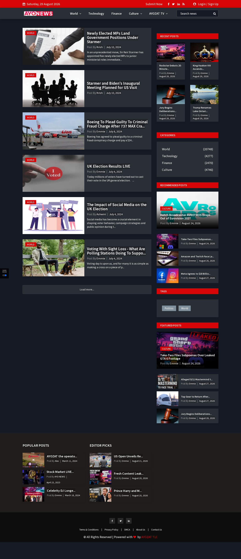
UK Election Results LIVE (108, 166)
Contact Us (156, 529)
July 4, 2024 (115, 171)
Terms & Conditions (90, 529)
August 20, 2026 (140, 478)
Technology (96, 13)
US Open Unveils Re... (128, 456)
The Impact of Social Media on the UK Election (117, 206)
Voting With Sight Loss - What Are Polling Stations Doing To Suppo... (116, 251)
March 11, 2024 (69, 460)
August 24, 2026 (191, 223)
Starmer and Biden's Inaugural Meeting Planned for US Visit (113, 85)
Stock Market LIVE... (60, 472)
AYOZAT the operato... (62, 456)
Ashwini (101, 214)
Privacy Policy (113, 529)
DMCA (129, 529)
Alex (56, 460)
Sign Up (213, 4)
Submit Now (154, 4)
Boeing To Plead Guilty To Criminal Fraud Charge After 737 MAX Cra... (117, 124)
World (74, 13)
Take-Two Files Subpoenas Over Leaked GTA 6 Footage (187, 357)
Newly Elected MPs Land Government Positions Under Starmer (112, 37)
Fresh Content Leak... (128, 473)
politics (169, 308)
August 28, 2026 (167, 76)
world (184, 308)
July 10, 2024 (113, 47)
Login (202, 4)
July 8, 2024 (115, 131)
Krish (100, 47)
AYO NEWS (59, 476)
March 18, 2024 (72, 495)
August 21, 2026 (140, 460)
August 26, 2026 (207, 260)
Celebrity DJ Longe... (61, 490)
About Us (142, 529)
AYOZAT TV (157, 13)
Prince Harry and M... (128, 491)
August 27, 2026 (207, 277)
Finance (116, 13)
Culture (134, 13)
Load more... (87, 289)
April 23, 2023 (53, 482)
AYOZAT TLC (149, 537)
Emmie (101, 131)
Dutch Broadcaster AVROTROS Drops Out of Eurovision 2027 (185, 216)
